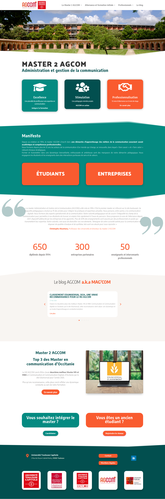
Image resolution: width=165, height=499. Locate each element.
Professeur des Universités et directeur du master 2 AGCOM (83, 229)
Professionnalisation (125, 97)
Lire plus (52, 313)
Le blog (139, 5)
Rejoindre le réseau (114, 433)
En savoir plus (50, 392)
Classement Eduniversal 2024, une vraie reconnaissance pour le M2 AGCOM (74, 295)
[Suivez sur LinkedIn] (133, 458)
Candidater (50, 433)
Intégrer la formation (40, 108)
